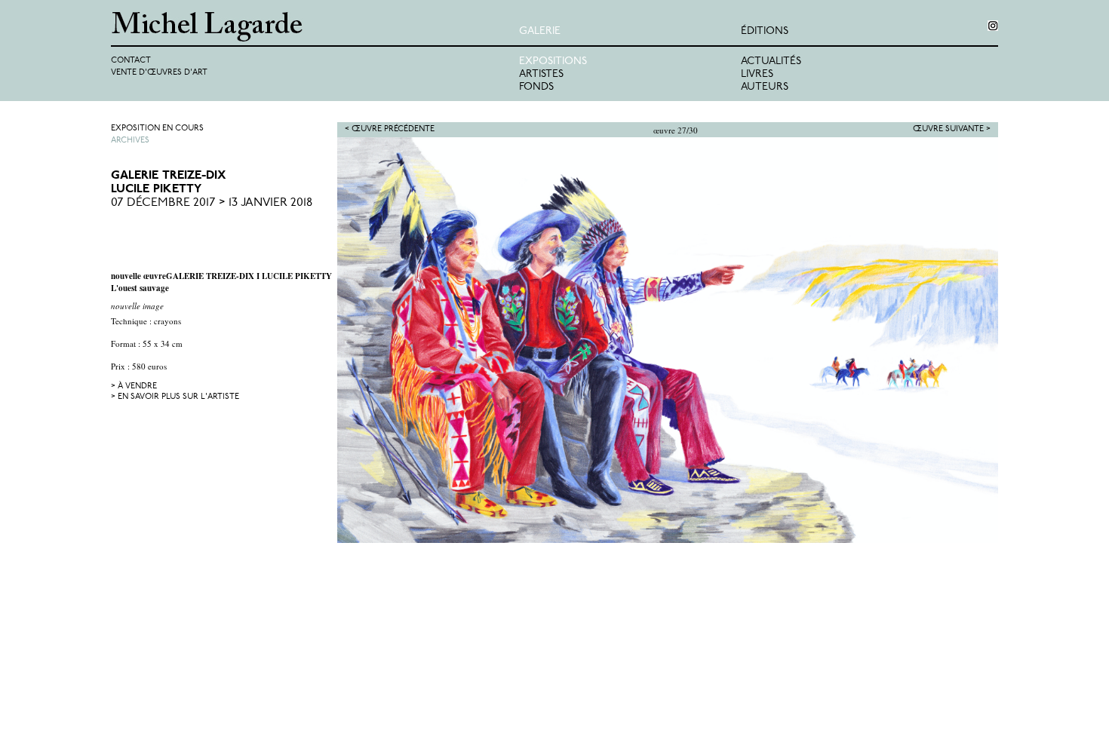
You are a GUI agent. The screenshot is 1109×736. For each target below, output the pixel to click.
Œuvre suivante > (952, 129)
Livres (757, 74)
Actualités (771, 61)
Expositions (553, 61)
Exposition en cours (157, 128)
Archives (130, 140)
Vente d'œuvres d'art (159, 73)
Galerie (540, 31)
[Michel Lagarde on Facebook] (993, 25)
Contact (131, 61)
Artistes (541, 74)
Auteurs (764, 87)
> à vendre (134, 386)
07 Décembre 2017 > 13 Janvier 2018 (211, 203)
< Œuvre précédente (390, 129)
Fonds (536, 87)
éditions (764, 31)
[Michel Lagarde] (315, 26)
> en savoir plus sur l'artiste (175, 397)
